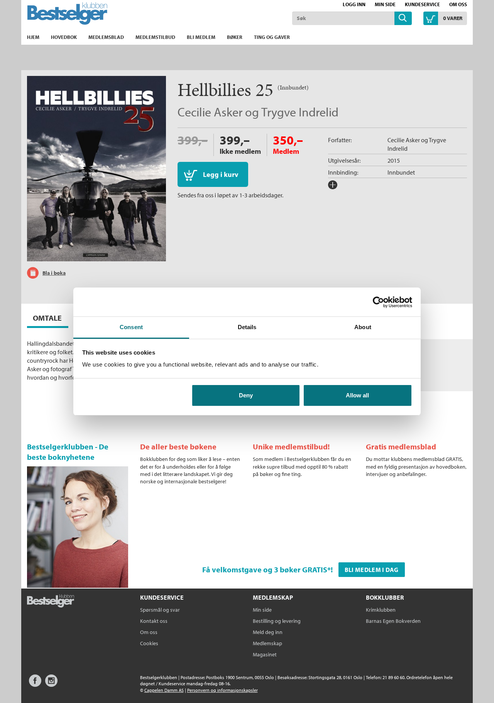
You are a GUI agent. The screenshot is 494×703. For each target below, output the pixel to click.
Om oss (458, 4)
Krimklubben (381, 609)
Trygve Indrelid (299, 111)
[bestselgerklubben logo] (50, 601)
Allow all (357, 395)
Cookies (149, 643)
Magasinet (265, 654)
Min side (385, 4)
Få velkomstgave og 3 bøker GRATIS (264, 569)
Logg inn (354, 4)
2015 (393, 160)
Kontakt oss (153, 620)
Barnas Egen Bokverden (393, 620)
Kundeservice (422, 4)
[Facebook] (35, 684)
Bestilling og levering (277, 620)
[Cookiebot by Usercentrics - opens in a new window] (378, 302)
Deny (246, 395)
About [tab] (362, 327)
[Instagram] (51, 684)
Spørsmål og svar (160, 609)
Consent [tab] (131, 327)
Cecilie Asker (210, 111)
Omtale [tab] (47, 318)
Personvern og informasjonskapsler (222, 690)
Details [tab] (247, 327)
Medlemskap (267, 643)
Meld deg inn (268, 632)
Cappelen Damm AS (164, 690)
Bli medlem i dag (372, 570)
